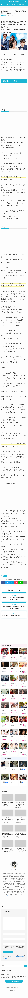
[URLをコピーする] (25, 582)
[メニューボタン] (1, 1)
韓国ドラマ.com (14, 1)
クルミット (14, 869)
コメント (5, 915)
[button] (3, 582)
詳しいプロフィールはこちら (14, 895)
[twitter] (14, 898)
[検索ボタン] (26, 1)
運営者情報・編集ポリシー (11, 985)
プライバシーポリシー (18, 987)
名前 (4, 932)
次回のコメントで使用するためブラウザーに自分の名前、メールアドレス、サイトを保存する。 (14, 947)
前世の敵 (4, 15)
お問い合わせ (19, 985)
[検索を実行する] (25, 966)
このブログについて (9, 987)
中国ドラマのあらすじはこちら (14, 981)
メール (4, 937)
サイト (4, 942)
